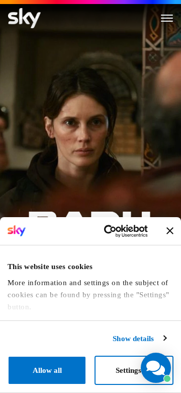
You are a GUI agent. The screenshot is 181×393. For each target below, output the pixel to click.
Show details (133, 339)
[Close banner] (169, 230)
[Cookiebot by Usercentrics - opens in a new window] (109, 231)
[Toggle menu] (167, 18)
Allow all (47, 370)
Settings (128, 370)
